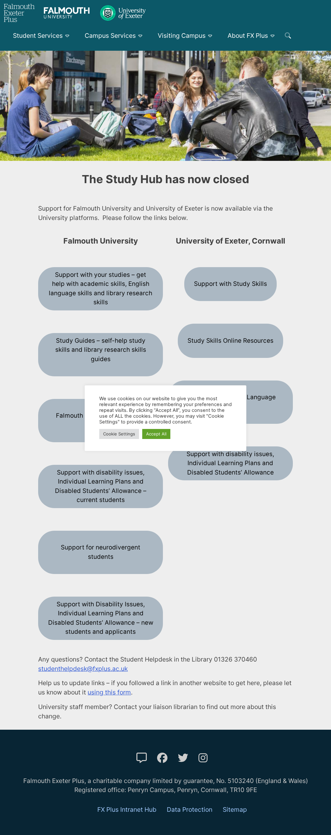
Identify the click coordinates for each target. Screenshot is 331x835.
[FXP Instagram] (203, 758)
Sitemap (235, 809)
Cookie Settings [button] (119, 433)
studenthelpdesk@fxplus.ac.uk (83, 669)
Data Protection (189, 809)
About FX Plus (248, 35)
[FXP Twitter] (183, 758)
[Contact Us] (141, 758)
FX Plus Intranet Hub (126, 809)
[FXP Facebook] (162, 758)
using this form (109, 692)
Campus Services (110, 35)
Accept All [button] (156, 433)
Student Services (38, 35)
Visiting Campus (182, 35)
